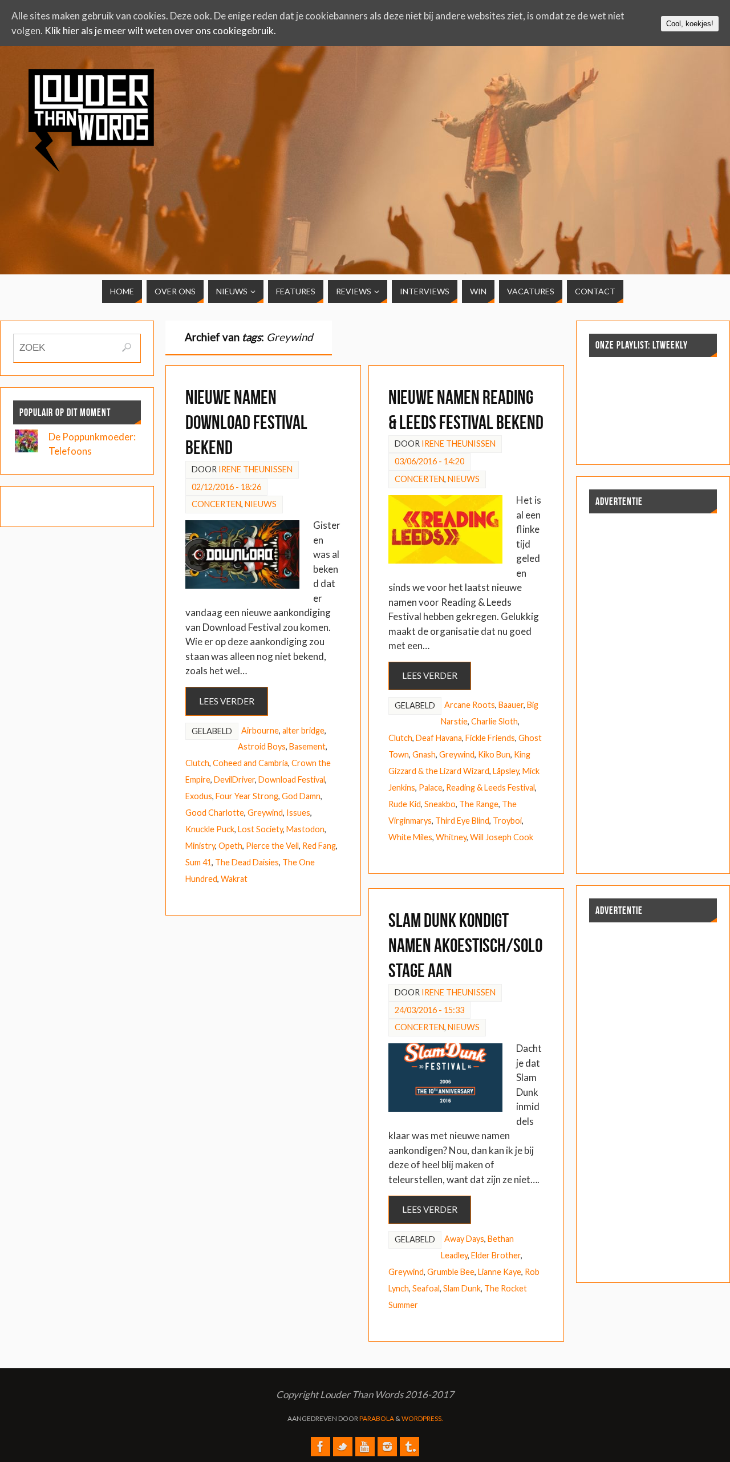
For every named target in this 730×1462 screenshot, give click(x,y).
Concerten (216, 504)
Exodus (198, 796)
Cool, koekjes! (689, 23)
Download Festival (291, 779)
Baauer (511, 705)
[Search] (126, 347)
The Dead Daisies (247, 862)
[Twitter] (342, 1446)
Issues (298, 812)
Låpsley (506, 771)
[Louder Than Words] (320, 1446)
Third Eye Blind (462, 820)
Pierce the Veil (272, 846)
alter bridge (303, 730)
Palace (431, 787)
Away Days (464, 1239)
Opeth (230, 846)
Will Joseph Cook (501, 837)
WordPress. (422, 1418)
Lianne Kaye (499, 1272)
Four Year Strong (247, 796)
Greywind (265, 812)
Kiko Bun (494, 754)
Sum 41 (198, 862)
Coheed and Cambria (250, 763)
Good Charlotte (214, 812)
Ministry (200, 846)
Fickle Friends (490, 738)
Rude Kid (404, 804)
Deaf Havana (439, 738)
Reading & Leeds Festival (490, 787)
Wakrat (234, 879)
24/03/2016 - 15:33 (429, 1010)
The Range (478, 804)
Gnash (424, 754)
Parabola (376, 1418)
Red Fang (319, 846)
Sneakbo (440, 804)
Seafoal (426, 1288)
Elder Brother (496, 1255)
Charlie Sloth (494, 721)
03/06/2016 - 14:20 (429, 461)
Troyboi (507, 820)
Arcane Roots (469, 705)
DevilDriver (234, 779)
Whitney (451, 837)
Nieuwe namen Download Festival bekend (246, 422)
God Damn (301, 796)
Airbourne (260, 730)
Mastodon (305, 829)
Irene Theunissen (255, 469)
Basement (307, 746)
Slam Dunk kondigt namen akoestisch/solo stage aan (465, 945)
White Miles (410, 837)
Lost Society (260, 829)
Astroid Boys (262, 746)
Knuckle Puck (209, 829)
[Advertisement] (615, 149)
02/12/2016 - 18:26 (226, 487)
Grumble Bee (450, 1272)
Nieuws (261, 504)
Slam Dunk (462, 1288)
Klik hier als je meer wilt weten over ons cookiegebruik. (160, 31)
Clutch (197, 763)
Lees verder (226, 701)
